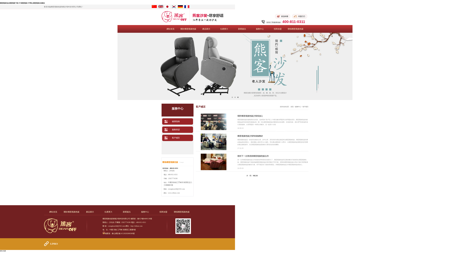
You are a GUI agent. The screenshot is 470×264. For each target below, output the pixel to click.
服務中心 (260, 29)
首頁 (292, 107)
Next (465, 66)
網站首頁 (170, 29)
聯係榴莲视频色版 (295, 29)
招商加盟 (278, 29)
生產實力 (224, 29)
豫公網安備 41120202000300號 (123, 233)
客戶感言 (176, 138)
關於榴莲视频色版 (188, 29)
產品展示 (206, 29)
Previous (4, 66)
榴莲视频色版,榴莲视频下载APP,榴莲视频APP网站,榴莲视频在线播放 (22, 3)
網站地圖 (3, 251)
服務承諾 (176, 130)
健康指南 (176, 121)
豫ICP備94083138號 (144, 219)
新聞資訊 (242, 29)
